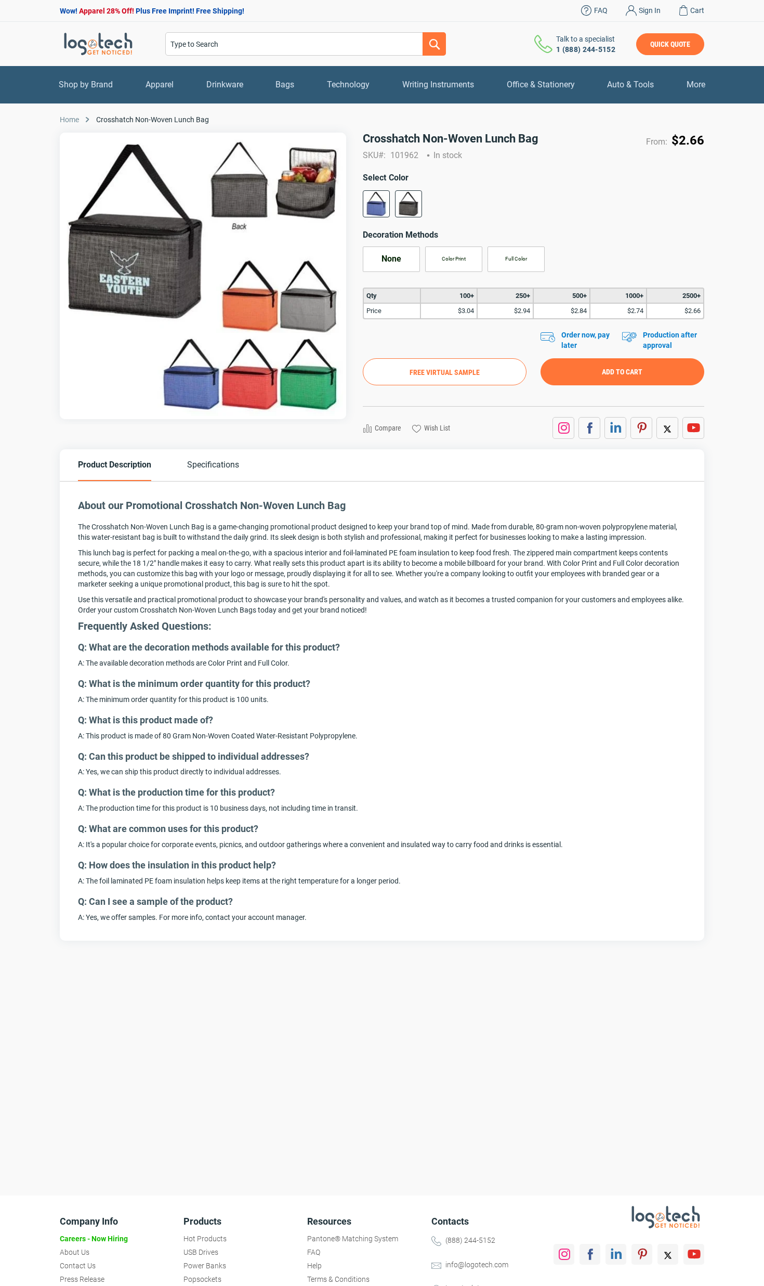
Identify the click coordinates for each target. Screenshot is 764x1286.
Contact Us (78, 1266)
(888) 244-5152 (470, 1240)
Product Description (114, 465)
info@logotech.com (476, 1265)
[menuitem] (86, 84)
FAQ (601, 10)
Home (69, 119)
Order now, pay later (585, 340)
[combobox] (305, 44)
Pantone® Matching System (352, 1239)
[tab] (114, 465)
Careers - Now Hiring (94, 1239)
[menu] (382, 84)
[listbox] (533, 207)
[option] (376, 203)
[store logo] (98, 44)
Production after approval (670, 340)
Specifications (213, 465)
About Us (74, 1252)
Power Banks (204, 1266)
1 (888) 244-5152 (585, 49)
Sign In (650, 10)
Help (314, 1266)
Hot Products (205, 1239)
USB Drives (200, 1252)
